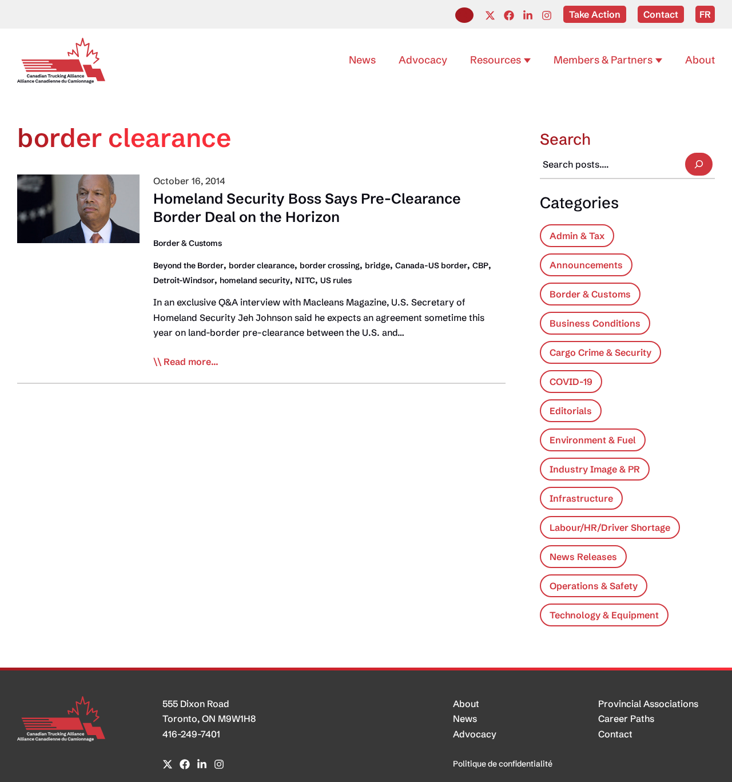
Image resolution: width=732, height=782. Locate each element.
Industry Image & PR (595, 469)
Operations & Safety (594, 586)
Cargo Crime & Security (600, 352)
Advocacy (474, 734)
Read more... (191, 362)
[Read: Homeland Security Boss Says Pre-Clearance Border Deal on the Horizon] (78, 207)
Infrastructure (581, 498)
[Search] (699, 164)
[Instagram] (547, 15)
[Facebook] (509, 15)
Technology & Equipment (604, 615)
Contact (615, 734)
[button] (464, 15)
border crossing (330, 265)
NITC (305, 280)
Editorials (571, 410)
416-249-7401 (191, 734)
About (466, 703)
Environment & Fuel (593, 440)
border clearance (262, 265)
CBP (480, 265)
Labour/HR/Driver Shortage (610, 527)
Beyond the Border (188, 265)
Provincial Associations (648, 703)
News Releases (583, 556)
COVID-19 (571, 381)
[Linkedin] (528, 15)
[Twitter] (490, 15)
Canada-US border (431, 265)
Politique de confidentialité (502, 764)
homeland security (255, 280)
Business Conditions (595, 323)
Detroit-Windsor (183, 280)
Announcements (586, 265)
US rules (336, 280)
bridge (377, 265)
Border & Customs (187, 243)
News (465, 718)
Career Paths (626, 718)
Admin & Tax (577, 235)
